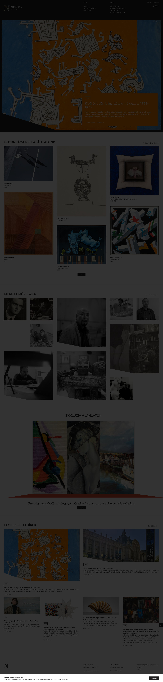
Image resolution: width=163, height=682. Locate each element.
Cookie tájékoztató (63, 679)
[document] (81, 341)
